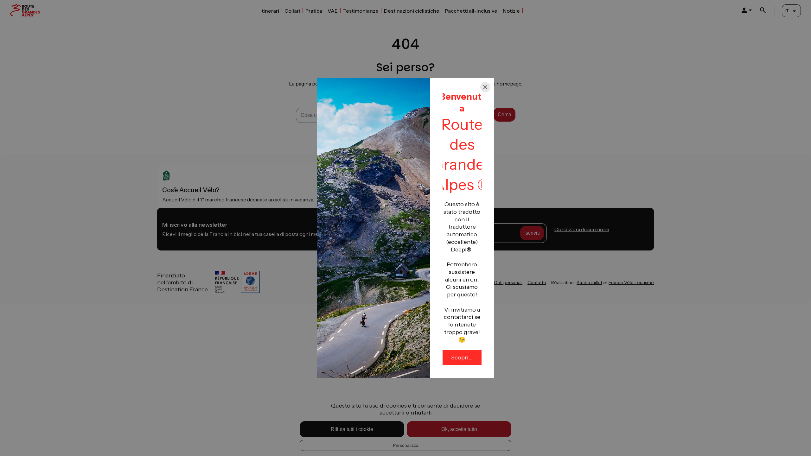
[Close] (485, 87)
